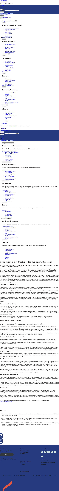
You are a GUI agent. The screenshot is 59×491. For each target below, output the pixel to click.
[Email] (29, 442)
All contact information (25, 471)
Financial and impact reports (11, 115)
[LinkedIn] (29, 439)
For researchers (8, 81)
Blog (6, 98)
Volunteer (7, 66)
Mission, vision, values (9, 249)
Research (4, 71)
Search (17, 10)
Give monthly (7, 69)
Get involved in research (10, 80)
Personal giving (8, 61)
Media (6, 118)
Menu (1, 16)
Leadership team (8, 113)
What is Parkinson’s (6, 37)
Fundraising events (9, 65)
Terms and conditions (45, 460)
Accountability (8, 117)
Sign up (6, 454)
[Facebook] (29, 434)
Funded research (8, 84)
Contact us (7, 257)
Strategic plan (7, 114)
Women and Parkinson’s (10, 29)
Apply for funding (8, 82)
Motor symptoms (9, 45)
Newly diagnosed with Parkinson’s (12, 28)
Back (4, 22)
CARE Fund (7, 100)
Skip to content (3, 0)
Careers (6, 121)
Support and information (10, 92)
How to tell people (9, 34)
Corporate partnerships (9, 63)
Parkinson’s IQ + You (9, 103)
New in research (8, 211)
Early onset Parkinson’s (9, 176)
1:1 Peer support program (10, 96)
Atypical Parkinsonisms (9, 52)
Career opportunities (9, 67)
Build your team (8, 32)
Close (1, 18)
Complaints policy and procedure (47, 462)
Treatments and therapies (10, 51)
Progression (7, 48)
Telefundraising (8, 70)
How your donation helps (10, 62)
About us (4, 104)
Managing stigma (8, 36)
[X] (29, 437)
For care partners (8, 33)
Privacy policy (43, 459)
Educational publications (10, 99)
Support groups (8, 95)
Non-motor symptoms (9, 47)
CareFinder (7, 94)
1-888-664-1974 (3, 1)
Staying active (7, 30)
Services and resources (7, 85)
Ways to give (5, 53)
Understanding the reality (10, 44)
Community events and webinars (11, 102)
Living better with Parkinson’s (8, 21)
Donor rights (43, 464)
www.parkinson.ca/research (6, 401)
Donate (6, 13)
